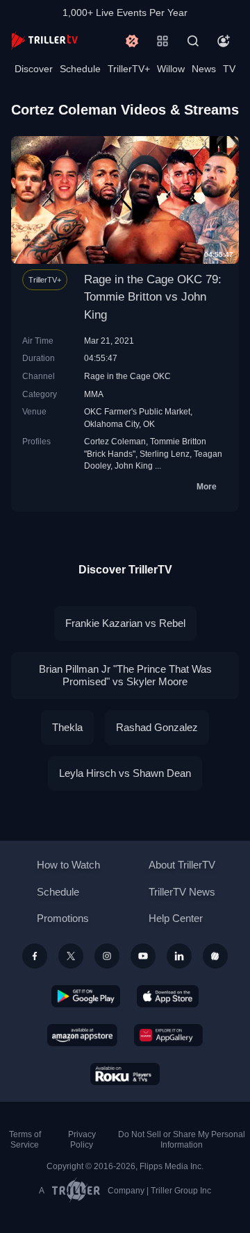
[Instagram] (106, 955)
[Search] (193, 41)
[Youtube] (143, 955)
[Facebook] (34, 955)
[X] (70, 955)
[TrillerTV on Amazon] (82, 1035)
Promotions (63, 918)
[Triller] (215, 955)
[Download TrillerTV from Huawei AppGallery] (168, 1035)
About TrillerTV (182, 865)
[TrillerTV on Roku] (125, 1074)
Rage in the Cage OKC (127, 375)
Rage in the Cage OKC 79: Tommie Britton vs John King (153, 297)
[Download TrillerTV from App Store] (168, 996)
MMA (93, 394)
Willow (171, 68)
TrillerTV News (182, 892)
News (204, 68)
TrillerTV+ (129, 68)
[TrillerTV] (44, 41)
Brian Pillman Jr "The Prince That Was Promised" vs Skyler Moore (125, 675)
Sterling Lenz (165, 453)
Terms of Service (25, 1140)
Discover (34, 68)
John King (134, 465)
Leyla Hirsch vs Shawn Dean (125, 773)
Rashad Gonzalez (157, 727)
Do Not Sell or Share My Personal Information (181, 1140)
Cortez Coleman (115, 441)
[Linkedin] (179, 955)
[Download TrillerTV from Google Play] (86, 996)
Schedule (80, 68)
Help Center (176, 918)
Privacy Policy (82, 1140)
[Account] (223, 41)
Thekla (67, 727)
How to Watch (68, 865)
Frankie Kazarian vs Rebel (125, 623)
